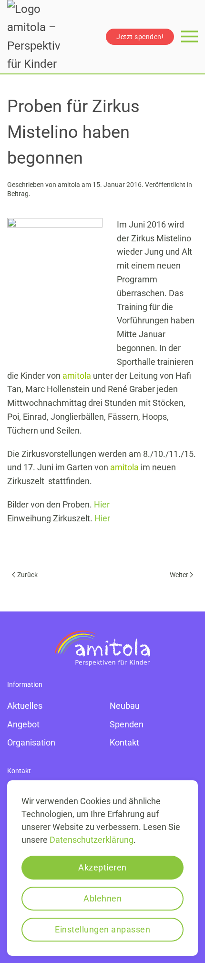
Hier (102, 504)
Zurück (27, 575)
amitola (69, 184)
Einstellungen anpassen (102, 929)
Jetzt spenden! (140, 37)
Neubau (125, 706)
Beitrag (18, 193)
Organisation (31, 742)
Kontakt (124, 742)
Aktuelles (24, 706)
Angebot (23, 724)
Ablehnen (102, 898)
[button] (189, 36)
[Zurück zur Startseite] (33, 36)
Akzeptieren (102, 867)
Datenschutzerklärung (91, 840)
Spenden (127, 724)
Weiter (179, 575)
